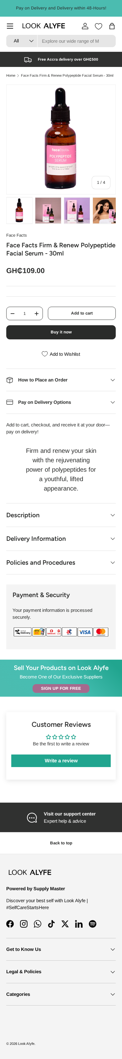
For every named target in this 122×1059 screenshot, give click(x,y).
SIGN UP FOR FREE (61, 688)
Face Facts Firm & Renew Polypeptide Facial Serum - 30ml (67, 75)
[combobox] (61, 41)
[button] (112, 26)
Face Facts (16, 235)
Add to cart (82, 313)
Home (10, 75)
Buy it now (61, 332)
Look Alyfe (26, 1043)
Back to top (61, 843)
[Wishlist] (98, 26)
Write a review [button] (61, 760)
